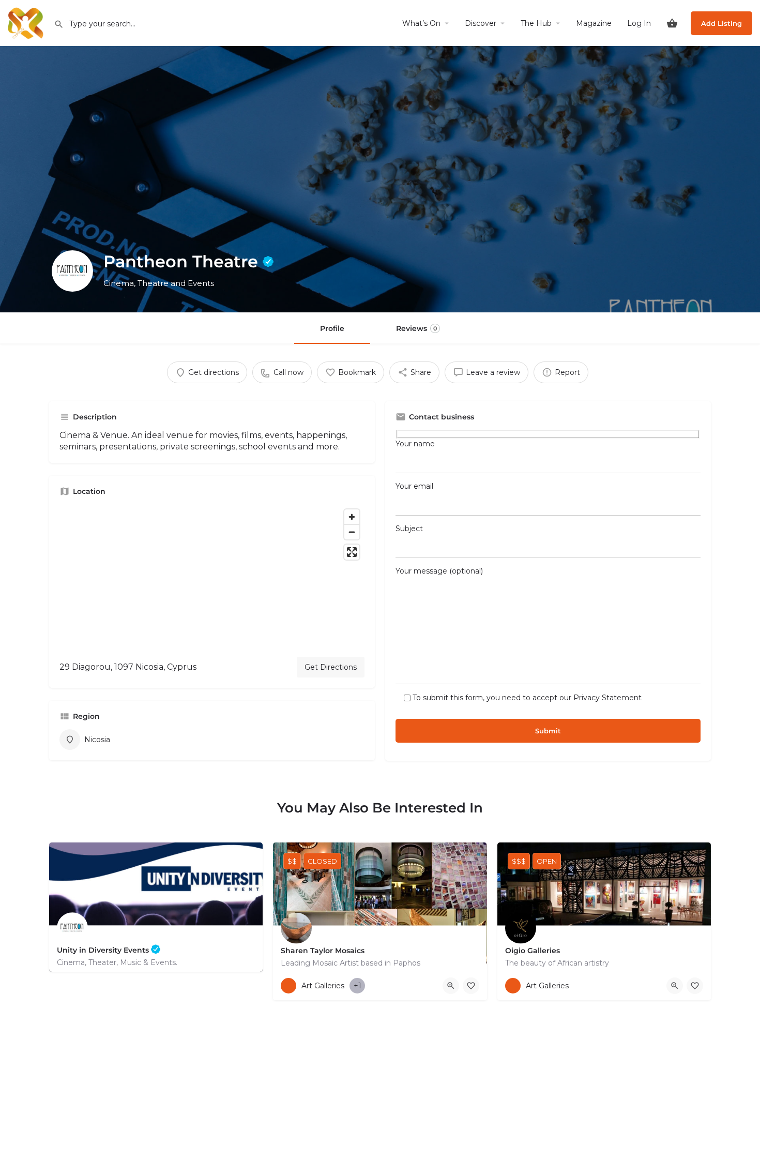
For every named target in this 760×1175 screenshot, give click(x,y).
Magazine (594, 23)
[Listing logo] (72, 271)
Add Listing (721, 23)
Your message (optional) (439, 571)
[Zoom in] (351, 516)
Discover (480, 23)
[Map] (211, 576)
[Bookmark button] (471, 985)
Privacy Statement (607, 697)
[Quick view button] (451, 985)
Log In (639, 23)
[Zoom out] (351, 531)
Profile (332, 328)
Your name (415, 443)
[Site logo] (27, 22)
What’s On (421, 23)
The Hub (536, 23)
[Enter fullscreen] (351, 552)
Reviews (416, 328)
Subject (409, 528)
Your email (414, 486)
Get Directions (331, 667)
